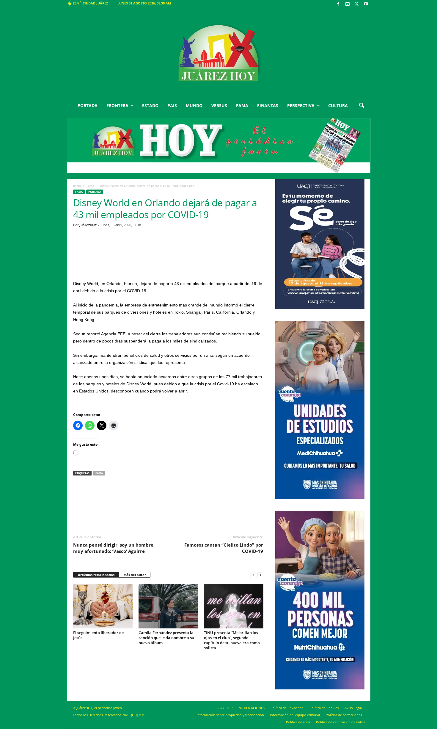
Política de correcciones (344, 715)
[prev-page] (253, 575)
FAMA (242, 105)
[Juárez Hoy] (218, 53)
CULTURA (338, 105)
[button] (361, 105)
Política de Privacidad (287, 707)
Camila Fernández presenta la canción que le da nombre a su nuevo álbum (166, 637)
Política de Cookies (324, 707)
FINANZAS (267, 105)
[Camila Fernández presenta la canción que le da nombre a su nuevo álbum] (168, 606)
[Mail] (347, 4)
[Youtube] (366, 4)
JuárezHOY (88, 225)
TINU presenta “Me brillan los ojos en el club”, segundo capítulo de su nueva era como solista (232, 640)
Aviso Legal (353, 707)
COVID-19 (225, 707)
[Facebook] (338, 4)
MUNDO (194, 105)
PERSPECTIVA (301, 105)
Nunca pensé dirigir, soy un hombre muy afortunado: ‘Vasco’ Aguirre (113, 548)
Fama (90, 186)
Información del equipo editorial (295, 715)
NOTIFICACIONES (251, 707)
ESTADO (150, 105)
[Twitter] (356, 4)
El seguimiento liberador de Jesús (98, 635)
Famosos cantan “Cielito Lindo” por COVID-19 (223, 548)
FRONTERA (117, 105)
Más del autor (134, 574)
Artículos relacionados (96, 574)
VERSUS (219, 105)
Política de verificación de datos (340, 722)
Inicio (77, 186)
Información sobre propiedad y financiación (230, 715)
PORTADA (88, 105)
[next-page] (260, 575)
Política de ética (298, 722)
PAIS (172, 105)
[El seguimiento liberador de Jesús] (103, 606)
